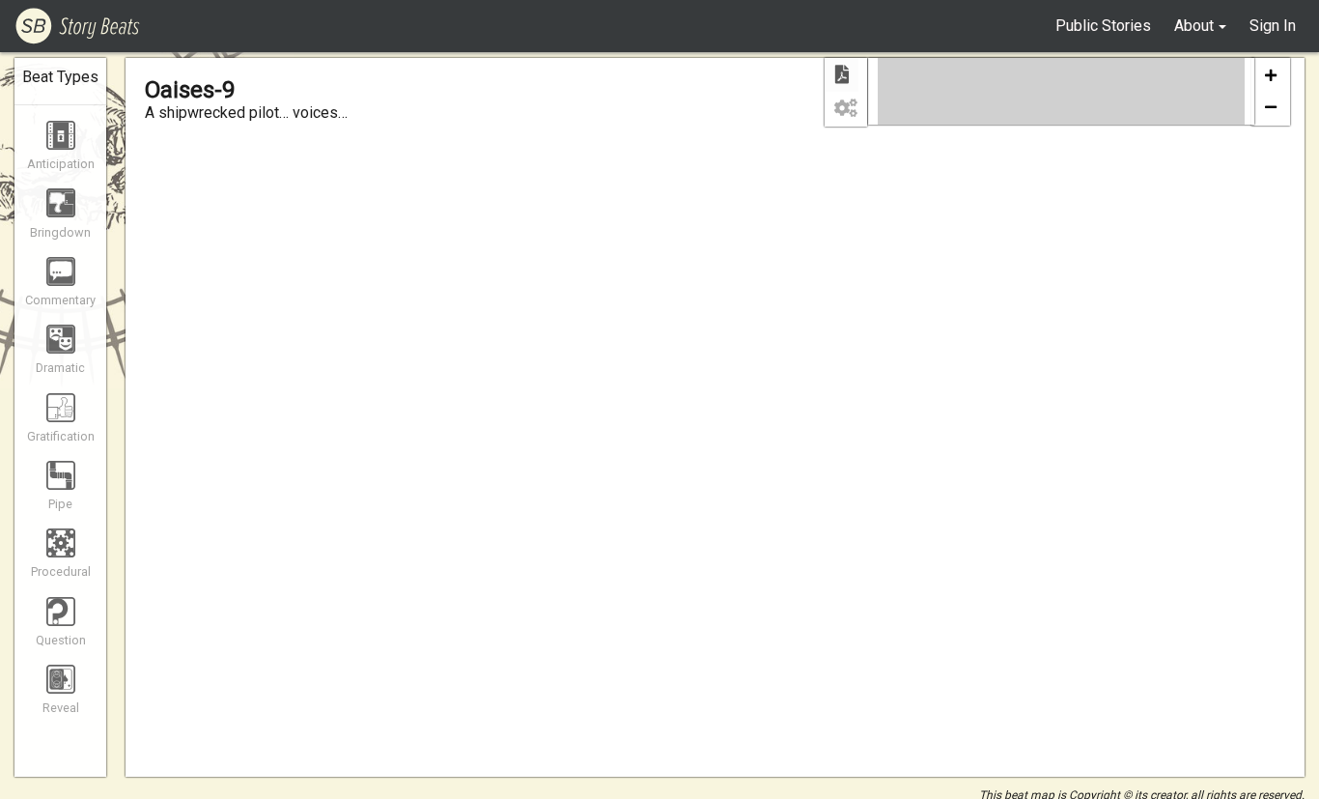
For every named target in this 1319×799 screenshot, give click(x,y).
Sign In (1272, 25)
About (1194, 25)
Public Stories (1103, 25)
